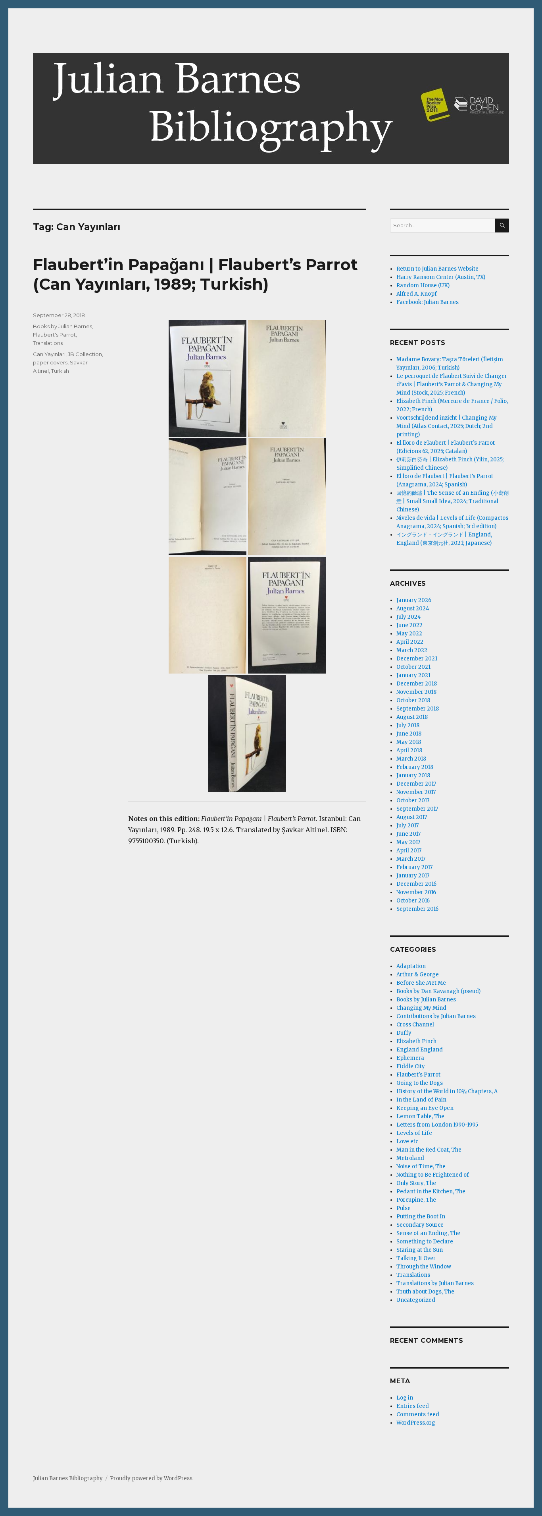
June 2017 (408, 834)
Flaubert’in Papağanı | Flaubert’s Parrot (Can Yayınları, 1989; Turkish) (195, 274)
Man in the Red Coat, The (428, 1149)
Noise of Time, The (421, 1166)
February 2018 (414, 767)
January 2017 (412, 875)
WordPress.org (415, 1422)
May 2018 (408, 742)
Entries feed (412, 1406)
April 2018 (409, 750)
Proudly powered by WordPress (151, 1478)
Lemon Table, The (420, 1116)
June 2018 (408, 733)
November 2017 (416, 792)
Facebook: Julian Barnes (427, 302)
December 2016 (416, 884)
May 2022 (409, 633)
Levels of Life (414, 1133)
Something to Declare (424, 1241)
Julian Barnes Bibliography (68, 1478)
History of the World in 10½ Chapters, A (447, 1091)
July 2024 (408, 617)
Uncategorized (415, 1300)
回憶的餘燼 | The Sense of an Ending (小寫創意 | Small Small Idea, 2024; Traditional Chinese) (452, 501)
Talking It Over (416, 1258)
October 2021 (413, 667)
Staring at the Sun (419, 1250)
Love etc (407, 1141)
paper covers (50, 362)
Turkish (60, 371)
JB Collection (85, 354)
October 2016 (413, 900)
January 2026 (413, 600)
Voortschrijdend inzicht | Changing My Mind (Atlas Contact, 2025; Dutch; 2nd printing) (446, 426)
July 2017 (407, 825)
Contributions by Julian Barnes (436, 1016)
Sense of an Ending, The (428, 1233)
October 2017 (412, 800)
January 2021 (413, 675)
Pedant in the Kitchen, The (430, 1191)
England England (419, 1049)
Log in (404, 1397)
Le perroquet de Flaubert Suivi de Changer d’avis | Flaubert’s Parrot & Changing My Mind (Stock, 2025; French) (451, 384)
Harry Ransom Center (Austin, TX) (440, 277)
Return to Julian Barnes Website (437, 268)
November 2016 (416, 892)
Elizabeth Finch (416, 1041)
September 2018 (417, 708)
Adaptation (411, 966)
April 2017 (408, 850)
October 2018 (413, 700)
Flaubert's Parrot (54, 334)
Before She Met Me (421, 983)
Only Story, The (416, 1183)
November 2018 (416, 692)
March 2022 (411, 650)
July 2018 (407, 725)
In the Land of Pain (421, 1099)
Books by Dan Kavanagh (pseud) (438, 991)
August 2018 (412, 717)
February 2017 (414, 867)
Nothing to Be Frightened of (432, 1174)
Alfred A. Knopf (416, 293)
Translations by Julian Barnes (435, 1283)
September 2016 (417, 909)
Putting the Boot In (420, 1216)
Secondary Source (420, 1225)
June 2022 (409, 625)
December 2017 (416, 783)
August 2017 (411, 817)
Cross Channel (415, 1024)
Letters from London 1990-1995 (437, 1124)
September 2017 (417, 808)
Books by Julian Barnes (62, 326)
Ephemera (410, 1058)
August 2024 (412, 608)
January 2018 (413, 775)
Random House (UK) (423, 285)
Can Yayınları (49, 354)
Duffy (403, 1033)
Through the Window (423, 1266)
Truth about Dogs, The (425, 1291)
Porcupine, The (416, 1200)
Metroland (410, 1158)
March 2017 (410, 859)
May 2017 (408, 842)
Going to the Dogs (419, 1083)
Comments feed (417, 1414)
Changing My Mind (421, 1008)
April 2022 (409, 642)
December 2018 (416, 683)
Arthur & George (417, 974)
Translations (48, 343)
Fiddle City (410, 1066)
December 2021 (416, 658)
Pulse (403, 1208)
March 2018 (411, 758)
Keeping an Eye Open (425, 1108)
